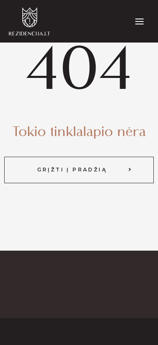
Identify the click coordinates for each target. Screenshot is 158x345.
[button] (79, 170)
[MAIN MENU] (139, 21)
